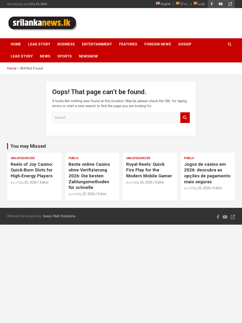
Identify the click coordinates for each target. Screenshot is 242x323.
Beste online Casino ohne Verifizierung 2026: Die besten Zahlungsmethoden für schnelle (89, 176)
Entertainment (97, 44)
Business (66, 44)
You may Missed (28, 146)
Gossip (184, 44)
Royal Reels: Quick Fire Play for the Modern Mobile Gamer (149, 170)
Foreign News (157, 44)
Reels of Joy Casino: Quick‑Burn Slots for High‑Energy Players (32, 170)
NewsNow (88, 56)
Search (185, 117)
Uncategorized (23, 158)
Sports (64, 56)
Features (128, 44)
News (45, 56)
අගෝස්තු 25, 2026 (24, 182)
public (74, 158)
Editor (44, 182)
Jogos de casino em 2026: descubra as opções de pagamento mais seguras (207, 173)
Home (16, 44)
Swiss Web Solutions (59, 216)
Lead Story (39, 44)
